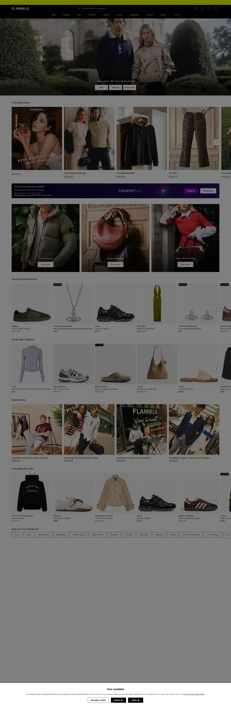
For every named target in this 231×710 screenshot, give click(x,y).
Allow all (135, 700)
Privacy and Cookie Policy (194, 694)
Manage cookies (98, 700)
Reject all (118, 700)
